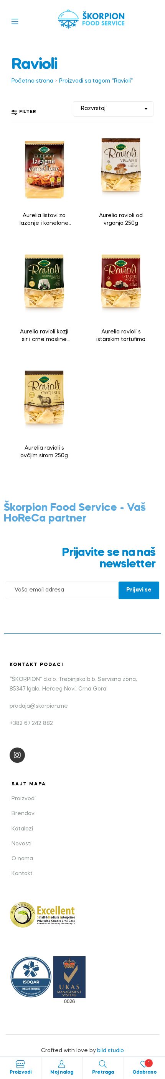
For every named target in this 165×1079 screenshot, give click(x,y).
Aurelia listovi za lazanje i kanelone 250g (44, 220)
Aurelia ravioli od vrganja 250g (121, 219)
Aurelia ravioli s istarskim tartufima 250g (120, 336)
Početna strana (32, 81)
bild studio (110, 1050)
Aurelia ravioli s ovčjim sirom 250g (44, 451)
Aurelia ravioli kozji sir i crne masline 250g (44, 336)
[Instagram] (17, 755)
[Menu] (21, 21)
